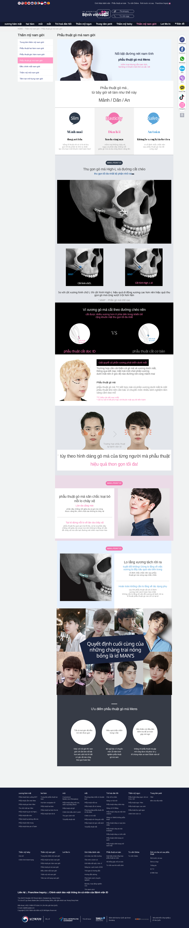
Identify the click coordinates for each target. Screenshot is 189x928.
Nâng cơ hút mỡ (111, 800)
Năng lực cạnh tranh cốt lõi (94, 867)
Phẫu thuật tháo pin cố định (28, 826)
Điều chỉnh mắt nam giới (30, 66)
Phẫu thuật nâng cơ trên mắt (115, 834)
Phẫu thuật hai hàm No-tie (49, 810)
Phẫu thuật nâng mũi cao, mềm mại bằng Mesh (71, 803)
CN (25, 3)
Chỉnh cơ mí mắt (90, 815)
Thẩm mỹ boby (124, 24)
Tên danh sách (90, 889)
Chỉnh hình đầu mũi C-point (72, 812)
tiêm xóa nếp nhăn (156, 800)
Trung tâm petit (104, 24)
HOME (20, 29)
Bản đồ (180, 23)
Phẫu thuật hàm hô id (48, 814)
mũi (40, 24)
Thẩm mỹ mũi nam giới (29, 72)
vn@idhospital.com (28, 908)
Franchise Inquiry (162, 3)
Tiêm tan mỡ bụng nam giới (31, 79)
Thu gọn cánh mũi (69, 815)
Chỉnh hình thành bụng (26, 860)
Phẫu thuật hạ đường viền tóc (28, 819)
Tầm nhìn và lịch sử (91, 860)
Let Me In (165, 24)
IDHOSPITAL (94, 14)
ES (48, 3)
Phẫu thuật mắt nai (91, 802)
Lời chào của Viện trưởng (93, 856)
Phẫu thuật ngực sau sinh (137, 806)
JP (28, 3)
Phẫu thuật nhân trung (26, 823)
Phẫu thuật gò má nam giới (31, 60)
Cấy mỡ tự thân (111, 797)
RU (45, 3)
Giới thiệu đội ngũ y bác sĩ (93, 863)
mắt (49, 24)
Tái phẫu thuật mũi (69, 819)
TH (32, 3)
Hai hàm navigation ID (48, 802)
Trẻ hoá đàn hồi (63, 24)
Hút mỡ (21, 856)
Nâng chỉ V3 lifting (112, 808)
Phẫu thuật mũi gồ (69, 808)
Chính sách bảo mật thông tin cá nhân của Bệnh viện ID (78, 892)
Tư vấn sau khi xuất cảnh (115, 865)
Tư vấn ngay (124, 16)
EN (22, 3)
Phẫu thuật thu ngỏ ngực (136, 810)
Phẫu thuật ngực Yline (135, 802)
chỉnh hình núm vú (134, 814)
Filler (151, 797)
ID (41, 3)
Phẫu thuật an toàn (119, 3)
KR (19, 3)
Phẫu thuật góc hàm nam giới (32, 54)
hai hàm (30, 24)
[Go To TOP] (182, 115)
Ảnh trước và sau (147, 3)
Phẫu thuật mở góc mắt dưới (94, 823)
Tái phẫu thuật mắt (91, 827)
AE (38, 3)
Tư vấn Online (133, 3)
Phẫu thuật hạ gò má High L (28, 812)
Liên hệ (21, 892)
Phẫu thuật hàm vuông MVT (28, 797)
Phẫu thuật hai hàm (47, 806)
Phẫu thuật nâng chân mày (115, 804)
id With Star (154, 873)
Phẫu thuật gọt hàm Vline (27, 804)
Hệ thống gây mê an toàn (114, 862)
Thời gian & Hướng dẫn (92, 871)
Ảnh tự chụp (154, 862)
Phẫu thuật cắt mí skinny (93, 806)
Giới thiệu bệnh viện (102, 3)
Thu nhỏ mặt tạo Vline (26, 808)
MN (35, 3)
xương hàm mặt (13, 24)
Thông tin (153, 865)
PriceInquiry (124, 11)
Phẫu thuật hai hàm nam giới (32, 48)
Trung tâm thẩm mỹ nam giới (32, 42)
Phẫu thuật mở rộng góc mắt (94, 819)
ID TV (152, 869)
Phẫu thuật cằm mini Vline (27, 800)
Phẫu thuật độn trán (25, 815)
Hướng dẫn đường (91, 874)
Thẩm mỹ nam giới (146, 24)
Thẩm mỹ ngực (84, 24)
